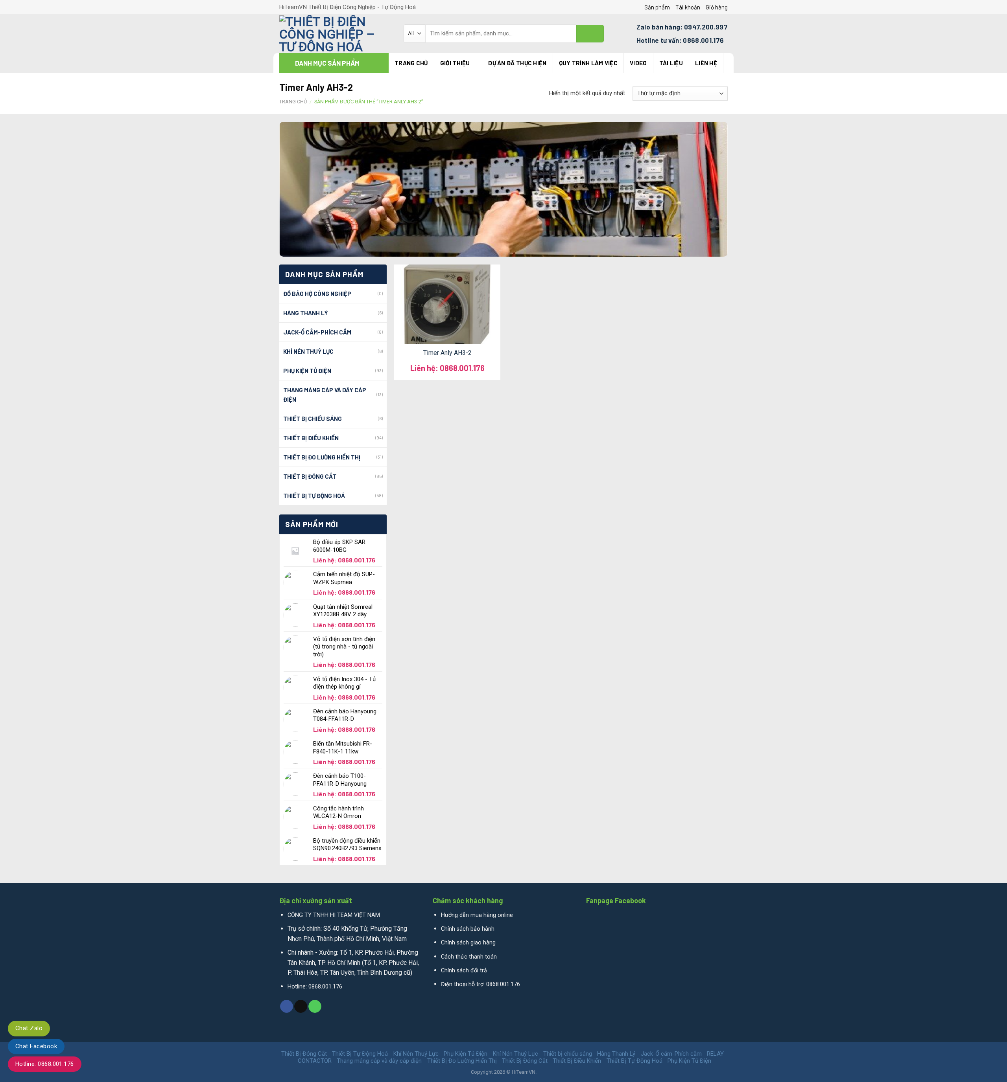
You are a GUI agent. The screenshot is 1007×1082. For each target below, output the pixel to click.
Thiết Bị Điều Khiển (311, 437)
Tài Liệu (671, 62)
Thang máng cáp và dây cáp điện (324, 394)
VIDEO (638, 62)
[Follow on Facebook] (286, 1006)
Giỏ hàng (717, 7)
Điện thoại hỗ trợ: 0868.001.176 (480, 984)
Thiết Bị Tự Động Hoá (314, 495)
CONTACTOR (315, 1060)
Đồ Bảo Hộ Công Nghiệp (317, 293)
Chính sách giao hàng (468, 942)
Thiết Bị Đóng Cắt (310, 476)
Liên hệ (706, 62)
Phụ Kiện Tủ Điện (307, 370)
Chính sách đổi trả (464, 970)
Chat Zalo (28, 1028)
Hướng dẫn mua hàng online (477, 915)
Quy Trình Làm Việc (588, 62)
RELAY (715, 1053)
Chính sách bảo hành (467, 929)
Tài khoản (687, 7)
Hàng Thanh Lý (305, 312)
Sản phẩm (657, 7)
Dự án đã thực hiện (517, 62)
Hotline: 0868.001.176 (44, 1063)
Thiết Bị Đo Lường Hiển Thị (321, 457)
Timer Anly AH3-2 (447, 352)
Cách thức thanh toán (469, 956)
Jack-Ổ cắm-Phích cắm (317, 332)
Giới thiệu (455, 62)
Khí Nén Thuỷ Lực (308, 351)
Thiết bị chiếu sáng (312, 418)
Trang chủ (411, 62)
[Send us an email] (300, 1006)
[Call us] (314, 1006)
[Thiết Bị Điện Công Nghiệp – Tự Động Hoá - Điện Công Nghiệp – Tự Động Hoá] (335, 33)
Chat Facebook (36, 1046)
